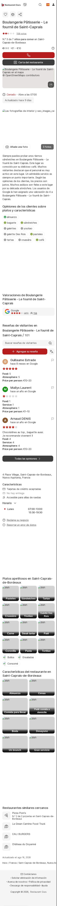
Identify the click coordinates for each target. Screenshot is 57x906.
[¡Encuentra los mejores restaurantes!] (11, 4)
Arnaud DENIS (20, 418)
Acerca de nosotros (17, 881)
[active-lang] (47, 4)
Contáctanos (30, 874)
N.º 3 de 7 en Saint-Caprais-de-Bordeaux (23, 41)
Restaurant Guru (38, 892)
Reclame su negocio (18, 520)
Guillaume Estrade (23, 360)
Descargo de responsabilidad (25, 885)
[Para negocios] (25, 4)
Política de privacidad (39, 881)
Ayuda (44, 885)
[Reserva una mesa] (28, 55)
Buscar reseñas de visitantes (21, 342)
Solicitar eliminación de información (29, 878)
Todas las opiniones (26, 458)
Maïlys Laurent (20, 388)
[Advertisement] (28, 268)
